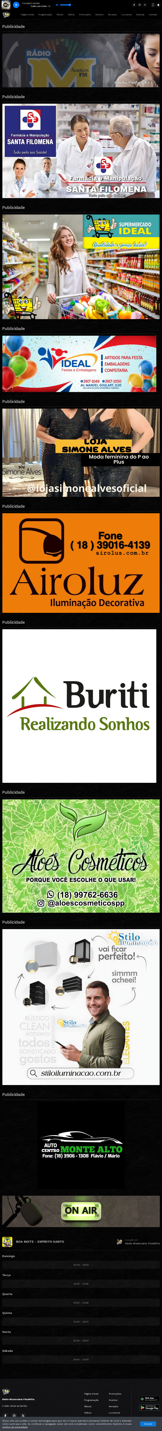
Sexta (6, 1331)
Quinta (7, 1313)
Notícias (140, 14)
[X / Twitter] (145, 5)
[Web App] (153, 5)
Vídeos (71, 14)
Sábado (7, 1350)
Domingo (8, 1256)
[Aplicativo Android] (158, 5)
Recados (112, 14)
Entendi (148, 1424)
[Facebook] (134, 5)
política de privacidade (15, 1427)
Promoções (85, 14)
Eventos (99, 14)
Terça (6, 1275)
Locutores (126, 14)
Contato (153, 14)
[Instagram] (139, 5)
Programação (45, 14)
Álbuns (59, 14)
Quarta (7, 1294)
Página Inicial (27, 14)
